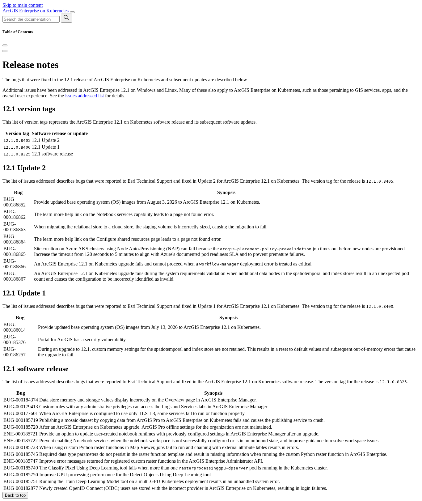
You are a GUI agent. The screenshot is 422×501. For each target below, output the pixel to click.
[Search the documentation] (66, 18)
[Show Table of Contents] (4, 51)
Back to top (15, 495)
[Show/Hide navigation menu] (72, 12)
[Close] (4, 45)
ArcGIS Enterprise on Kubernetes (36, 10)
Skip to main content (22, 5)
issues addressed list (84, 95)
